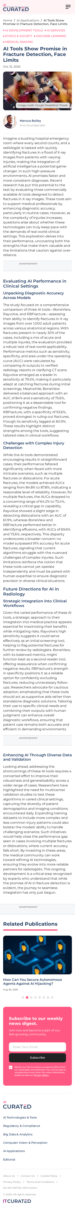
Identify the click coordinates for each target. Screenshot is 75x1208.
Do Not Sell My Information (20, 1187)
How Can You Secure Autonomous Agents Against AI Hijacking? (32, 982)
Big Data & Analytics (17, 1134)
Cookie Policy (49, 1175)
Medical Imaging (19, 42)
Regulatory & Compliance (21, 1126)
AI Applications (28, 20)
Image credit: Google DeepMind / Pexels (43, 105)
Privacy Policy (12, 1181)
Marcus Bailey (30, 121)
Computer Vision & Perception (25, 1143)
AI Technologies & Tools (20, 1117)
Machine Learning (51, 36)
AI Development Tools (24, 30)
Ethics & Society (18, 36)
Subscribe (37, 1057)
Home (7, 20)
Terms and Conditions (40, 1181)
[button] (23, 997)
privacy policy (41, 1075)
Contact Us (28, 1175)
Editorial (9, 1159)
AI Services (56, 30)
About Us (9, 1175)
